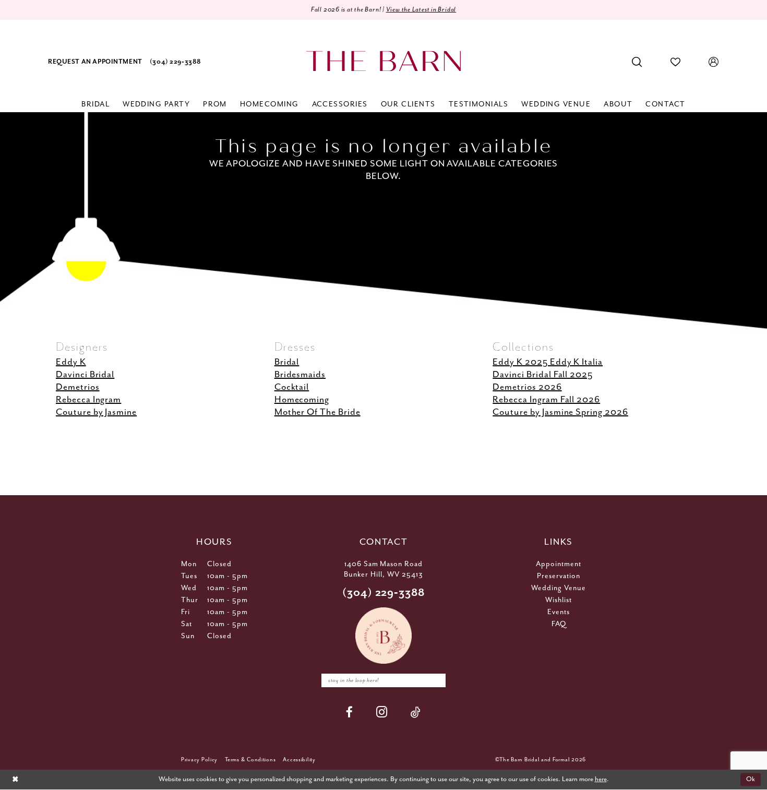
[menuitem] (95, 62)
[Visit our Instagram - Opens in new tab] (382, 712)
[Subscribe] (435, 680)
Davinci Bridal (85, 374)
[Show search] (637, 62)
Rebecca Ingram (88, 399)
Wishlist (558, 600)
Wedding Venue (558, 588)
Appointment (558, 564)
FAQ (559, 624)
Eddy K (71, 362)
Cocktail (291, 387)
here (601, 779)
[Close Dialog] (15, 780)
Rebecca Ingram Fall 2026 (546, 399)
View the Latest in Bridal (421, 10)
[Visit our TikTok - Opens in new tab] (416, 712)
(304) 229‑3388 (383, 593)
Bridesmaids (300, 374)
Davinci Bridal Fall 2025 (543, 374)
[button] (713, 62)
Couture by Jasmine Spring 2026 (560, 412)
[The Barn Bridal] (383, 61)
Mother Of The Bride (317, 412)
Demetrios (78, 387)
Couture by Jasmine (96, 412)
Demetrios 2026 (527, 387)
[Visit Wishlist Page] (675, 62)
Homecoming (302, 399)
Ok (751, 779)
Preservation (558, 576)
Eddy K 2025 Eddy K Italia (548, 362)
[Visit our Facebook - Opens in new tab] (349, 712)
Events (558, 612)
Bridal (286, 362)
